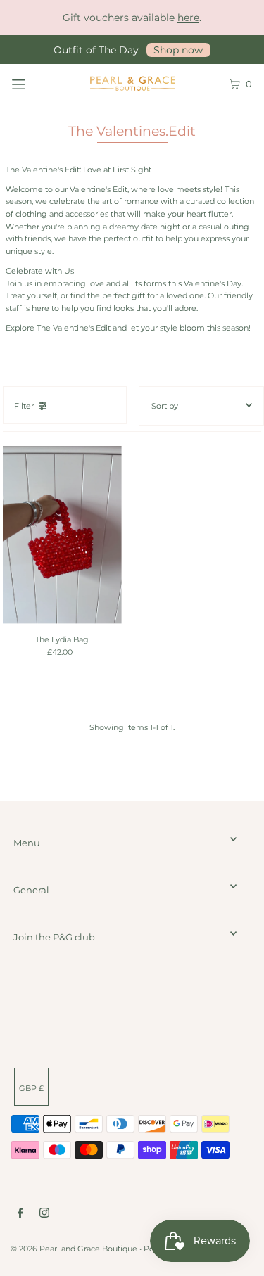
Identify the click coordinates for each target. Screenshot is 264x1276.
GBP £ (31, 1088)
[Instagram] (44, 1215)
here (188, 17)
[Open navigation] (34, 83)
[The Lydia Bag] (62, 535)
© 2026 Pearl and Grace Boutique (74, 1248)
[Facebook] (20, 1215)
